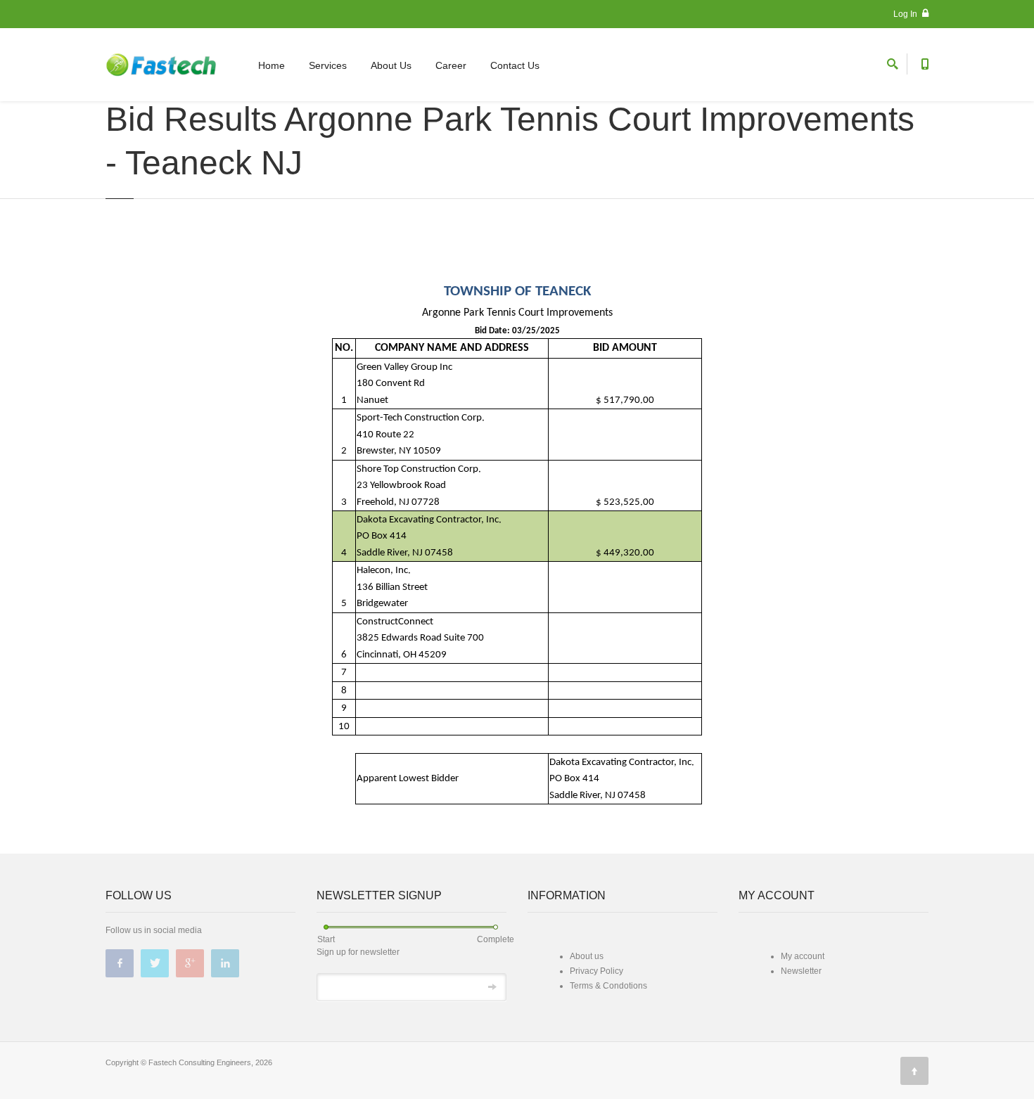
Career (450, 65)
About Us (391, 65)
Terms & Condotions (608, 986)
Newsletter (801, 971)
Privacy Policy (596, 971)
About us (587, 956)
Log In (906, 14)
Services (328, 65)
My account (802, 956)
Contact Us (515, 65)
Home (271, 65)
